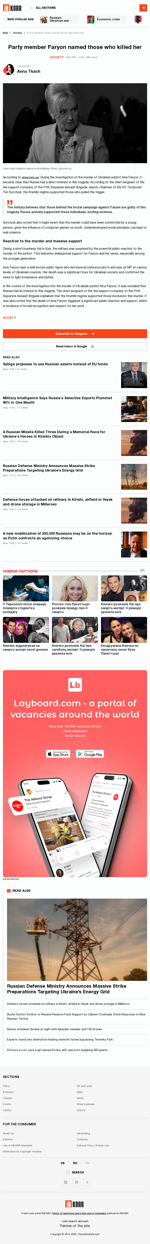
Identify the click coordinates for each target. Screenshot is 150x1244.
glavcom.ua (30, 177)
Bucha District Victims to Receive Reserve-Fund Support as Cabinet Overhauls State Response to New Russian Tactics (76, 1016)
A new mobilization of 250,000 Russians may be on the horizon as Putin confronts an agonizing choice (57, 536)
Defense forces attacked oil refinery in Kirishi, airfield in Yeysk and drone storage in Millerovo (58, 502)
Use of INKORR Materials (17, 1146)
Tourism (7, 1098)
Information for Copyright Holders (22, 1152)
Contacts (82, 1140)
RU (75, 1163)
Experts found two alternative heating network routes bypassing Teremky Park (60, 1039)
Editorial (7, 1140)
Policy (6, 1086)
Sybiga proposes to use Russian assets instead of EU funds (55, 364)
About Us (8, 1134)
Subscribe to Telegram (71, 334)
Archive (81, 1110)
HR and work (84, 1086)
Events (7, 1104)
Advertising (83, 1134)
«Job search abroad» (75, 1221)
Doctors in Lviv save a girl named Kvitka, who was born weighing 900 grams (57, 1050)
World (80, 1098)
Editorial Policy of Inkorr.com (93, 1146)
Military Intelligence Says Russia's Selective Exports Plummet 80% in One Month (57, 400)
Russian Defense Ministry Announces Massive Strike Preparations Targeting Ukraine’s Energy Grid (49, 468)
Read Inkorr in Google (71, 346)
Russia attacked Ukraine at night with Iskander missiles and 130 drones (54, 1029)
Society (57, 57)
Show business (85, 1104)
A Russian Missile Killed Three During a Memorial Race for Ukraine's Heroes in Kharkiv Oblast (54, 434)
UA (63, 1163)
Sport (80, 1092)
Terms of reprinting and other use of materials (79, 1213)
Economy (8, 1092)
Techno (7, 1110)
